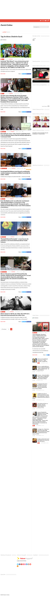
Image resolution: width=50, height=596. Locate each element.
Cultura (3, 311)
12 (24, 271)
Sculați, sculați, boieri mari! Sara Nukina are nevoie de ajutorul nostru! (43, 440)
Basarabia (3, 131)
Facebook (29, 73)
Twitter (24, 73)
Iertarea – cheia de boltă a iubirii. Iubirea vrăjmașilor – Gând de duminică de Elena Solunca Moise (43, 377)
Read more (3, 73)
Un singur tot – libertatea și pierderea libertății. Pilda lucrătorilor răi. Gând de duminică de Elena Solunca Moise (40, 431)
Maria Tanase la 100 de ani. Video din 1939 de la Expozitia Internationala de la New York (15, 314)
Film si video (4, 168)
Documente (4, 271)
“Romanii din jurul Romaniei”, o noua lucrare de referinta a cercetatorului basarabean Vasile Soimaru (14, 240)
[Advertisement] (25, 9)
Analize (3, 198)
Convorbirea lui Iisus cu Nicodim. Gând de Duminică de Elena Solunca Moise (42, 405)
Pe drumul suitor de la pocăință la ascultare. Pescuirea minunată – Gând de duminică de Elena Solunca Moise (39, 386)
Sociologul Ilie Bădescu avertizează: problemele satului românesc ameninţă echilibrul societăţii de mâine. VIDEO (15, 173)
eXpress (11, 59)
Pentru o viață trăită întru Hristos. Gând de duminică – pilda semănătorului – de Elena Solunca (43, 368)
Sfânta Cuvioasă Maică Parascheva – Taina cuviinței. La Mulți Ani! (42, 360)
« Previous (3, 329)
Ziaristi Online (6, 25)
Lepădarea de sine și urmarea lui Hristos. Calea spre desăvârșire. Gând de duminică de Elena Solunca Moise (40, 396)
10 (23, 59)
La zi (3, 59)
